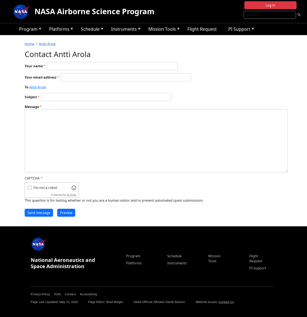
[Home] (22, 11)
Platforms (58, 29)
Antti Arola (47, 44)
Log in (270, 5)
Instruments (123, 29)
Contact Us (226, 302)
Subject (31, 97)
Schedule (89, 29)
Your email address (40, 77)
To (26, 87)
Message (32, 106)
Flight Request (202, 29)
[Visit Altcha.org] (74, 187)
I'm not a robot (45, 187)
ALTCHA (71, 195)
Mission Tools (161, 29)
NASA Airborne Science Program (94, 11)
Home (29, 44)
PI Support (238, 29)
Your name (34, 66)
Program (27, 29)
